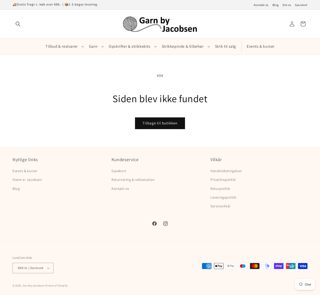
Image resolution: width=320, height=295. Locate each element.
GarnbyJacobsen (34, 285)
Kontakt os (261, 4)
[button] (18, 23)
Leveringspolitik (223, 197)
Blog (275, 4)
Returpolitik (220, 188)
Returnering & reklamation (133, 179)
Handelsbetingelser (226, 171)
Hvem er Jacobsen (27, 179)
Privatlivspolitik (223, 179)
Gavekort (301, 4)
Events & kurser (25, 171)
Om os (286, 4)
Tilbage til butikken (160, 123)
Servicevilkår (220, 206)
